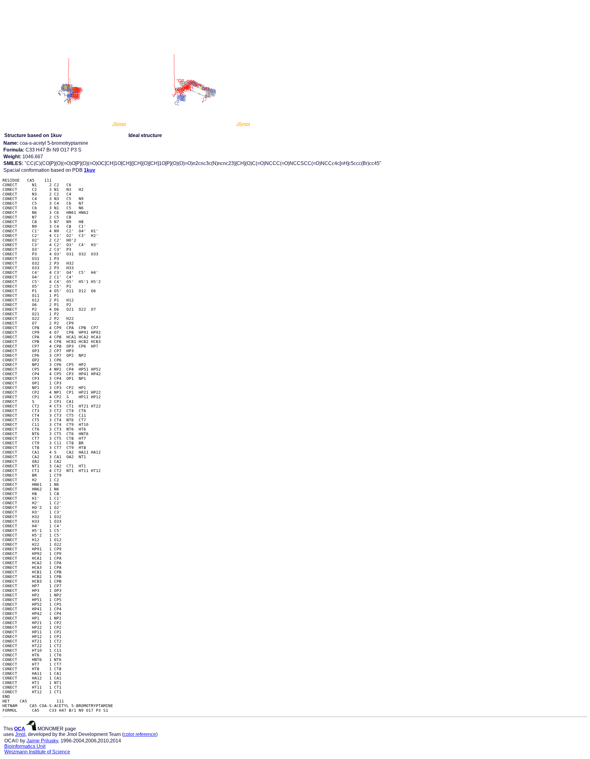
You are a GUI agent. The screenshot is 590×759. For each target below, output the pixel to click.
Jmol (20, 734)
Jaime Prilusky (42, 740)
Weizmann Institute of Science (37, 751)
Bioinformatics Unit (24, 746)
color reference (140, 734)
